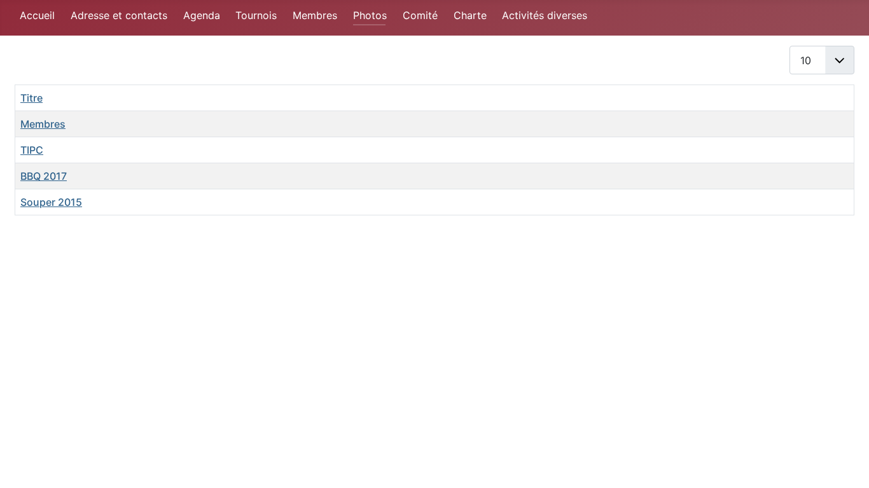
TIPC (31, 150)
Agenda (201, 15)
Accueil (37, 15)
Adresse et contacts (119, 15)
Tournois (256, 15)
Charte (470, 15)
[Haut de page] (847, 464)
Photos (370, 15)
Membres (315, 15)
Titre (31, 98)
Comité (420, 15)
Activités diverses (544, 15)
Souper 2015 (51, 202)
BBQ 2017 (43, 176)
